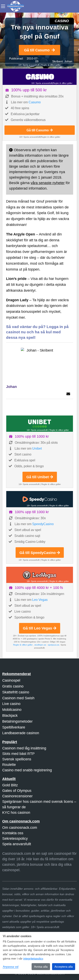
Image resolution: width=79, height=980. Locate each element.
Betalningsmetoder (17, 721)
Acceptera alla (63, 966)
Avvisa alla (41, 966)
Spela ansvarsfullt (16, 844)
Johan (68, 61)
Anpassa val (10, 966)
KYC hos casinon (16, 813)
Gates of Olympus (16, 791)
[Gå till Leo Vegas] (39, 575)
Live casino (11, 704)
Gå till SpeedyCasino (37, 553)
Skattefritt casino (15, 692)
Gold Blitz (10, 785)
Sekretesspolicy (15, 838)
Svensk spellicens (16, 759)
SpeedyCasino (43, 524)
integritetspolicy (33, 958)
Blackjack (10, 715)
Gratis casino (12, 686)
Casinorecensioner (17, 796)
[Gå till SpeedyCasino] (39, 499)
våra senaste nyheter (48, 183)
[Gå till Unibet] (39, 424)
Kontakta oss (12, 833)
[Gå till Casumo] (40, 77)
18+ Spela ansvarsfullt (28, 65)
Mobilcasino (11, 710)
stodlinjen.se (40, 645)
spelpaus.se (53, 645)
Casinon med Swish (18, 698)
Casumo (35, 102)
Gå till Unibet (37, 477)
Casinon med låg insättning (24, 748)
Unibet (37, 448)
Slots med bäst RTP (18, 754)
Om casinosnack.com (19, 828)
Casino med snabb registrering (27, 770)
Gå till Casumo (37, 50)
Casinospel (11, 680)
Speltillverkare (13, 727)
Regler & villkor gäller (51, 65)
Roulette (9, 765)
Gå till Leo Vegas (37, 628)
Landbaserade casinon (20, 733)
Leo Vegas (40, 599)
